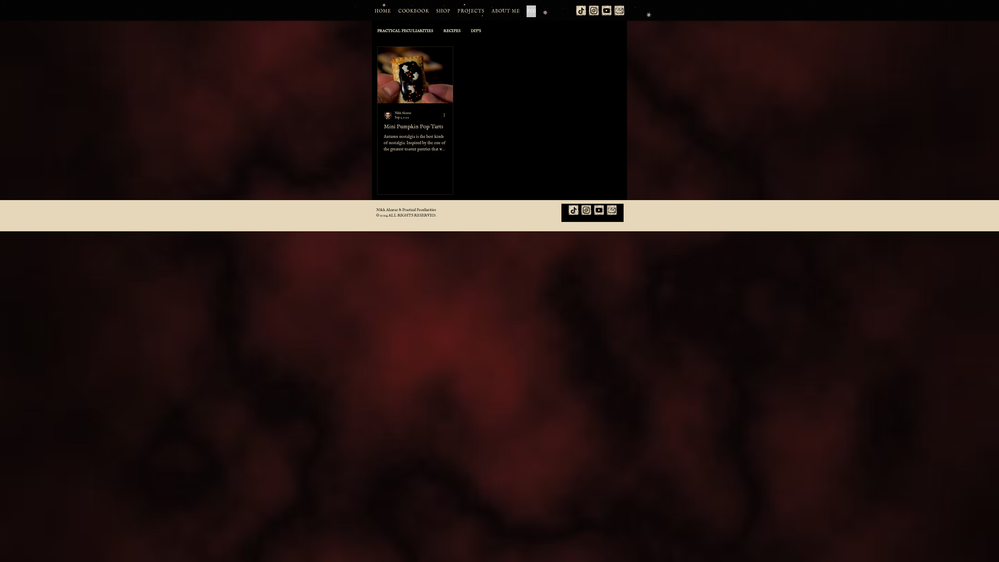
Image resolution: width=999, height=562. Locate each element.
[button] (471, 11)
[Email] (612, 210)
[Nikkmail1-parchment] (619, 10)
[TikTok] (581, 10)
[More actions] (446, 115)
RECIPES (452, 31)
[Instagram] (594, 10)
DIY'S (476, 31)
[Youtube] (606, 10)
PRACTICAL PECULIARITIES (405, 31)
